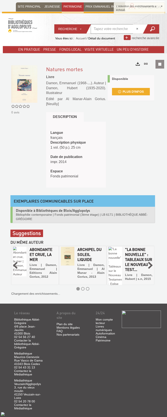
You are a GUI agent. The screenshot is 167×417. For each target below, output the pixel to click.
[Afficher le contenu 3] (87, 289)
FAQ (60, 331)
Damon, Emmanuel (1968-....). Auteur (75, 83)
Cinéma (101, 337)
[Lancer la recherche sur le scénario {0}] (151, 29)
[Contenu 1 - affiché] (78, 289)
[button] (15, 265)
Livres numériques (104, 328)
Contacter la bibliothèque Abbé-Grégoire (27, 344)
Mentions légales (68, 327)
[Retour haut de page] (3, 414)
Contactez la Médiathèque (23, 372)
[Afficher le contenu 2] (83, 289)
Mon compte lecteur (104, 321)
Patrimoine (103, 340)
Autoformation (105, 333)
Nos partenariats (68, 334)
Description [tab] (65, 117)
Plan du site (65, 324)
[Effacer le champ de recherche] (137, 29)
